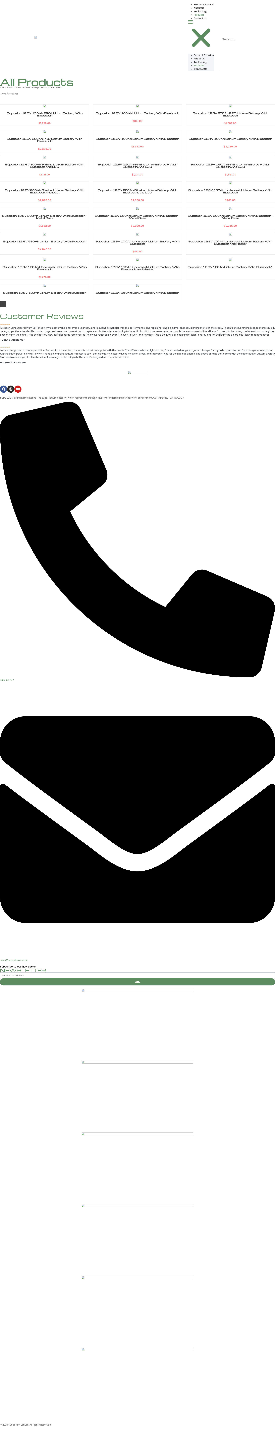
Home (3, 93)
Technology (200, 11)
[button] (201, 36)
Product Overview (204, 4)
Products (199, 15)
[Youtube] (17, 389)
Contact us (200, 18)
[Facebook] (3, 389)
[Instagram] (10, 389)
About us (199, 8)
